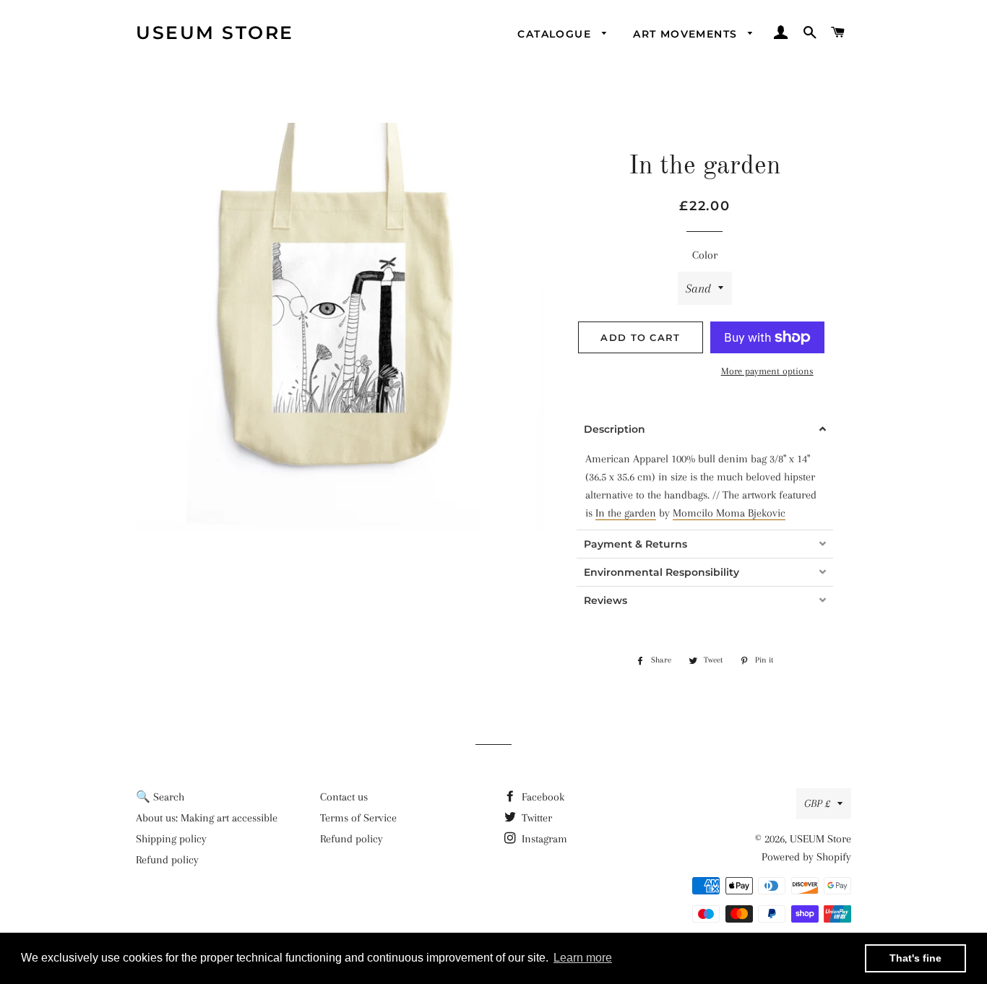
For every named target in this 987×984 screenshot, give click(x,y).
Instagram (543, 838)
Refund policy (167, 859)
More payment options (767, 371)
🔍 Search (160, 796)
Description (614, 429)
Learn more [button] (582, 957)
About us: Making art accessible (206, 817)
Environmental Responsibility (661, 572)
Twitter (535, 817)
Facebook (541, 796)
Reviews (605, 600)
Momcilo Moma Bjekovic (729, 512)
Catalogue (556, 33)
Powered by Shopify (806, 856)
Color (704, 255)
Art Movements (687, 33)
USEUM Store (215, 32)
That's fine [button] (915, 958)
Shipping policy (171, 838)
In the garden (625, 512)
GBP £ (817, 803)
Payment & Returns (635, 544)
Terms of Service (358, 817)
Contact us (344, 796)
